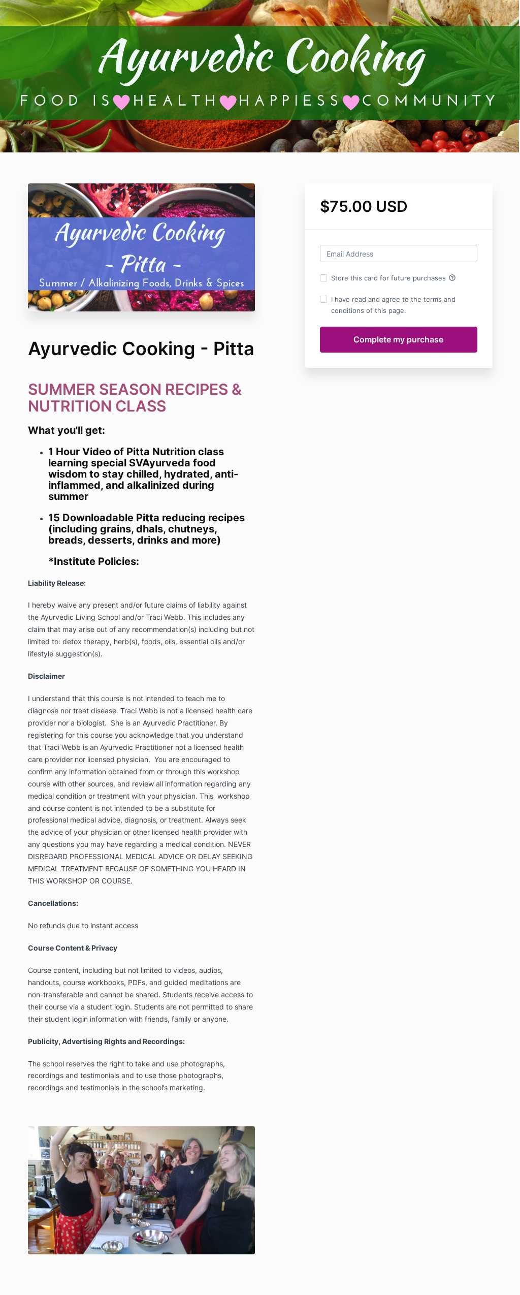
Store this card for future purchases (393, 278)
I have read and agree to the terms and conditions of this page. (393, 304)
